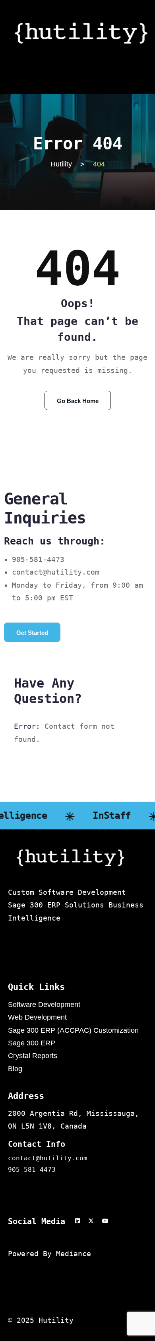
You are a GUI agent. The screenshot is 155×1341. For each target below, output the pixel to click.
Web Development (37, 1017)
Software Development (44, 1005)
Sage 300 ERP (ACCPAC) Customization (73, 1030)
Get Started (32, 632)
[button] (77, 70)
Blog (15, 1069)
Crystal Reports (32, 1056)
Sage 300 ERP (31, 1043)
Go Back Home (78, 400)
